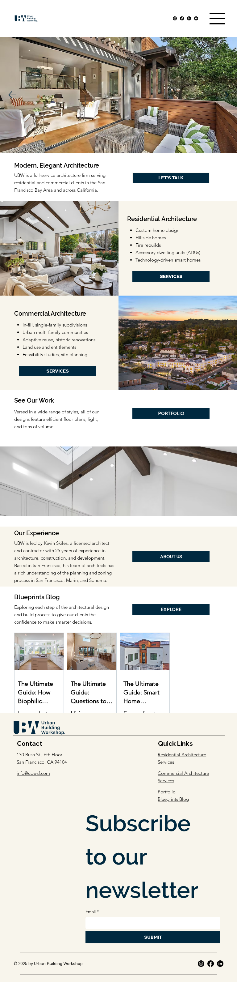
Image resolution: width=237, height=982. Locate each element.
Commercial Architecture (50, 313)
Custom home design (157, 230)
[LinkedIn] (189, 18)
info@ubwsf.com (33, 773)
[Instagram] (175, 18)
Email (92, 911)
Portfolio (167, 792)
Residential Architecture (162, 219)
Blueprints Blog (173, 799)
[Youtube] (196, 18)
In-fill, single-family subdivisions (55, 325)
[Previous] (12, 95)
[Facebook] (182, 18)
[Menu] (217, 18)
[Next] (225, 95)
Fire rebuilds (148, 245)
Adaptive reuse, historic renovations (59, 340)
